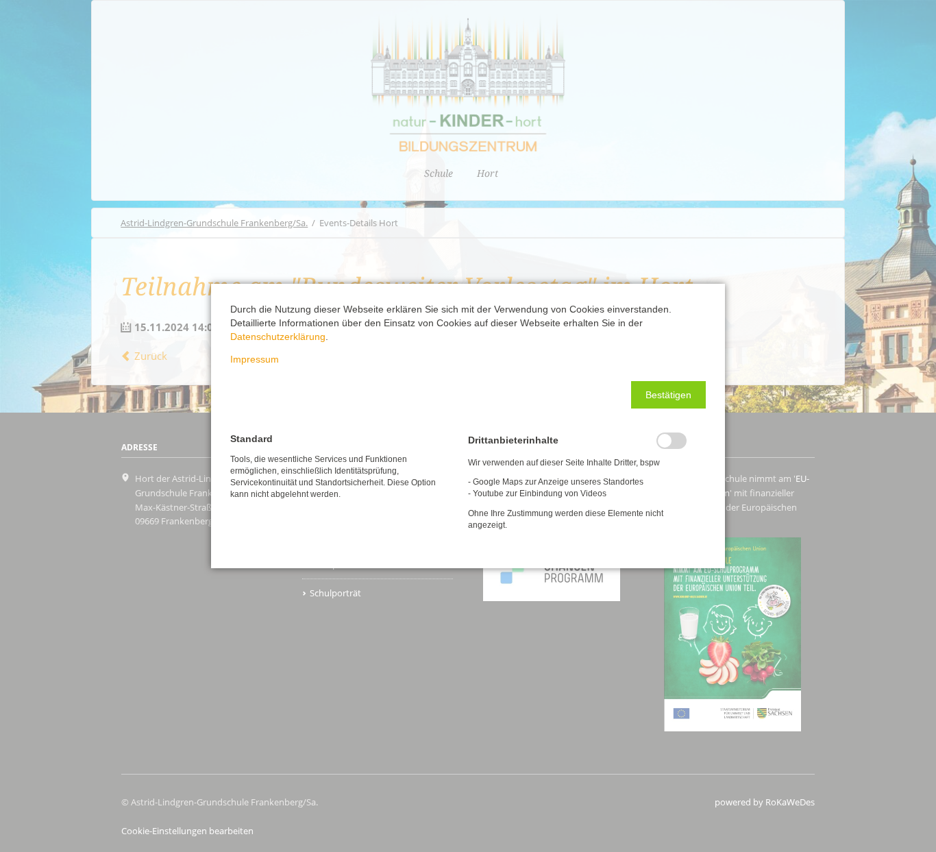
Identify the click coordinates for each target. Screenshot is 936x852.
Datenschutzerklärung (277, 336)
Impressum (254, 359)
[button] (668, 395)
